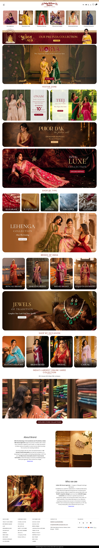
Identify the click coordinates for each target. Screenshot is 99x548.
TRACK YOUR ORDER (7, 522)
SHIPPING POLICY (36, 535)
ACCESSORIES (6, 541)
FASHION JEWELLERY (7, 539)
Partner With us (22, 537)
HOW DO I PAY (35, 524)
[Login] (90, 4)
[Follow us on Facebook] (79, 523)
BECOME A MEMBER (22, 530)
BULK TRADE (35, 537)
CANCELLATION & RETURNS (38, 528)
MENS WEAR (5, 535)
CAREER (34, 541)
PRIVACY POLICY (36, 532)
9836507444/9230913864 (56, 522)
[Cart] (95, 4)
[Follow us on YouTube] (91, 523)
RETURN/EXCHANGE (7, 524)
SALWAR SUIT (6, 530)
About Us (20, 532)
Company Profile (22, 535)
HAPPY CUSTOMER (22, 528)
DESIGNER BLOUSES (7, 528)
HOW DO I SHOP (36, 522)
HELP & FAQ (35, 539)
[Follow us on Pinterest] (87, 523)
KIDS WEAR (5, 537)
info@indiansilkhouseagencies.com (59, 524)
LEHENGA (5, 532)
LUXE (4, 526)
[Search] (88, 4)
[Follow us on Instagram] (83, 523)
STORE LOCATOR (22, 522)
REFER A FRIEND (35, 526)
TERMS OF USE (35, 530)
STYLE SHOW (21, 524)
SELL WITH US (21, 526)
